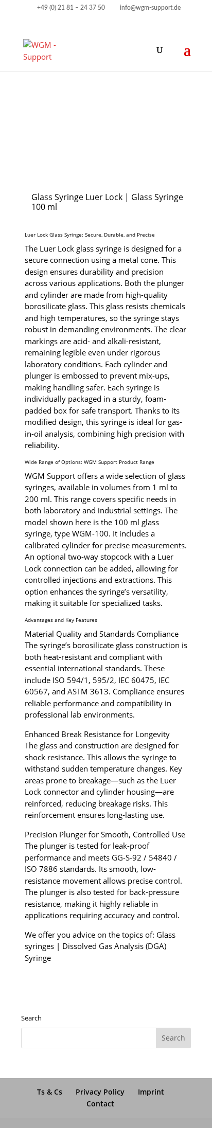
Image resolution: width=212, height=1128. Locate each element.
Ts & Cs (49, 1092)
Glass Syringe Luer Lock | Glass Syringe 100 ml (107, 201)
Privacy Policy (100, 1092)
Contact (100, 1103)
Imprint (151, 1092)
